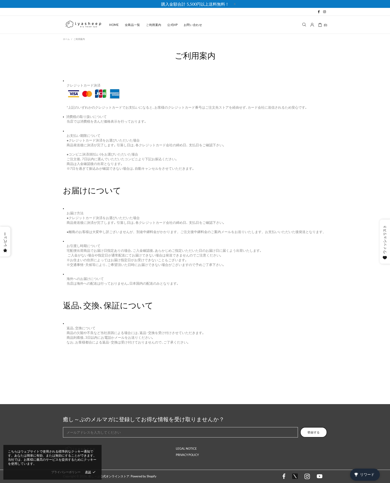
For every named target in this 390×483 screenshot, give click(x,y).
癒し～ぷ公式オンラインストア (83, 25)
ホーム (66, 39)
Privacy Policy (187, 455)
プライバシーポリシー (66, 472)
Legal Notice (186, 448)
